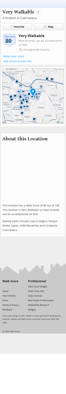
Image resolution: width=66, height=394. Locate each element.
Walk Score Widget (37, 286)
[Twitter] (4, 286)
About (5, 291)
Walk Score (10, 281)
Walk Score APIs (36, 291)
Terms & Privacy (10, 305)
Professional (37, 281)
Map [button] (51, 26)
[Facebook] (10, 286)
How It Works (9, 296)
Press (5, 300)
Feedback (7, 309)
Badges (32, 309)
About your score (13, 56)
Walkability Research (38, 305)
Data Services (35, 296)
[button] (33, 92)
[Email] (16, 286)
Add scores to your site (17, 61)
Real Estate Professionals (41, 300)
